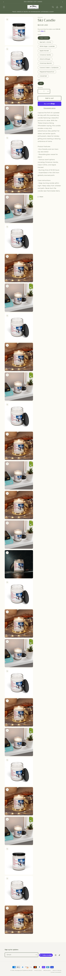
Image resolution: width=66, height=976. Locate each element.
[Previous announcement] (3, 2)
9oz (41, 83)
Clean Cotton (44, 38)
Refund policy (47, 970)
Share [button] (41, 196)
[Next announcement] (62, 2)
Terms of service (57, 970)
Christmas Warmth (46, 63)
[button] (4, 7)
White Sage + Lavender (47, 46)
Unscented (43, 76)
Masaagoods (18, 970)
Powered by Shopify (27, 970)
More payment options (49, 108)
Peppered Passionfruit (47, 71)
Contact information (56, 972)
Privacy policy (38, 970)
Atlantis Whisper (45, 59)
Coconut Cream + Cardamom (49, 67)
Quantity (40, 87)
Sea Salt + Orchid (45, 42)
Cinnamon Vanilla (45, 55)
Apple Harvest (44, 50)
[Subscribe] (36, 954)
